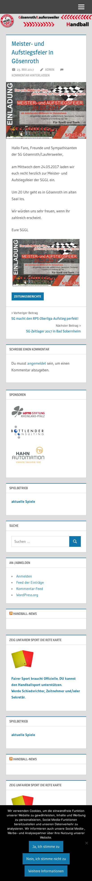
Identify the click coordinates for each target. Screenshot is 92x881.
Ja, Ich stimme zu (46, 846)
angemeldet (36, 363)
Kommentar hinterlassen (31, 75)
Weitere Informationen (46, 871)
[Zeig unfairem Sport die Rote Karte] (22, 667)
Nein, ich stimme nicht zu (46, 858)
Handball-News (25, 613)
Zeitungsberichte (27, 296)
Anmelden (24, 576)
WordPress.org (27, 595)
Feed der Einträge (30, 582)
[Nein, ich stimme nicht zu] (86, 843)
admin (49, 69)
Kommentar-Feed (29, 588)
